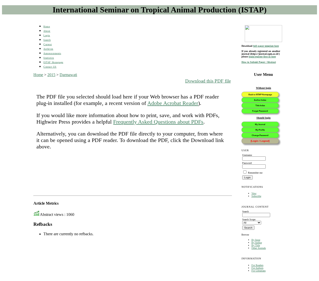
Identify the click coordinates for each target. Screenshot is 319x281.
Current (47, 44)
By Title (255, 245)
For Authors (257, 268)
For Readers (257, 265)
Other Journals (258, 248)
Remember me (255, 172)
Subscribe (256, 196)
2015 (51, 75)
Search (47, 40)
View (253, 193)
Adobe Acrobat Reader (172, 103)
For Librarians (258, 270)
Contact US (49, 66)
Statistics (48, 57)
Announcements (52, 53)
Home (46, 26)
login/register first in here (262, 56)
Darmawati (68, 75)
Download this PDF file (208, 81)
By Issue (255, 239)
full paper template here (266, 46)
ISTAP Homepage (53, 62)
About (46, 31)
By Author (256, 242)
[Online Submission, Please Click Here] (263, 33)
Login (46, 35)
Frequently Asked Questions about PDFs (158, 122)
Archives (48, 48)
